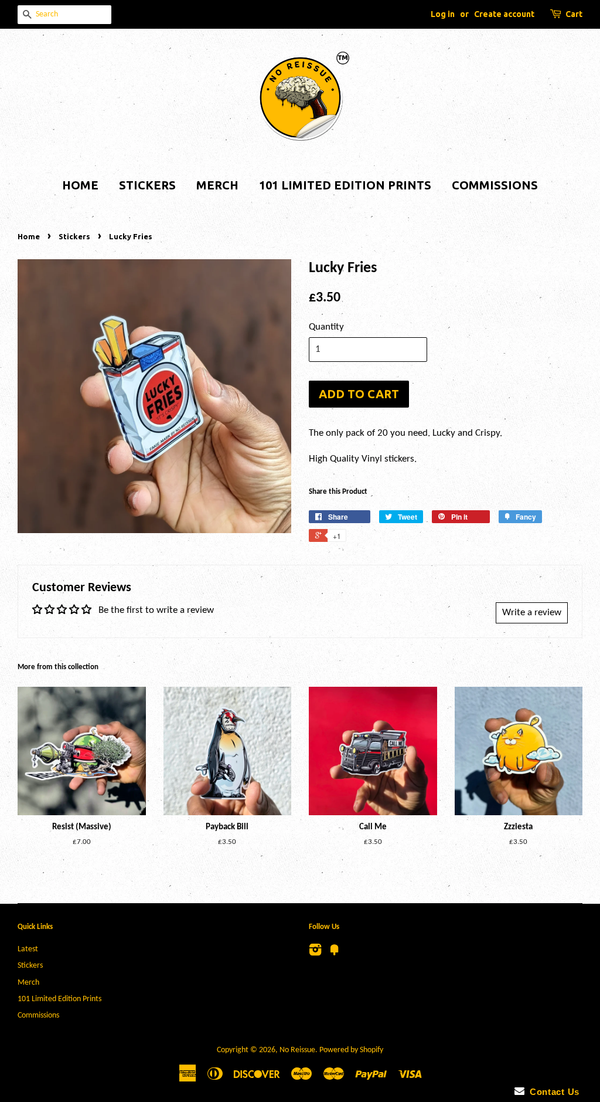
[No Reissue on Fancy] (334, 952)
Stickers (147, 185)
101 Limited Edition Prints (345, 185)
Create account (504, 14)
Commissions (495, 185)
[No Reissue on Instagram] (315, 952)
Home (80, 185)
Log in (443, 14)
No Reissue (297, 1050)
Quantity (326, 327)
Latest (28, 949)
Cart (573, 14)
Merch (217, 185)
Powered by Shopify (351, 1050)
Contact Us (551, 1092)
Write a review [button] (531, 613)
